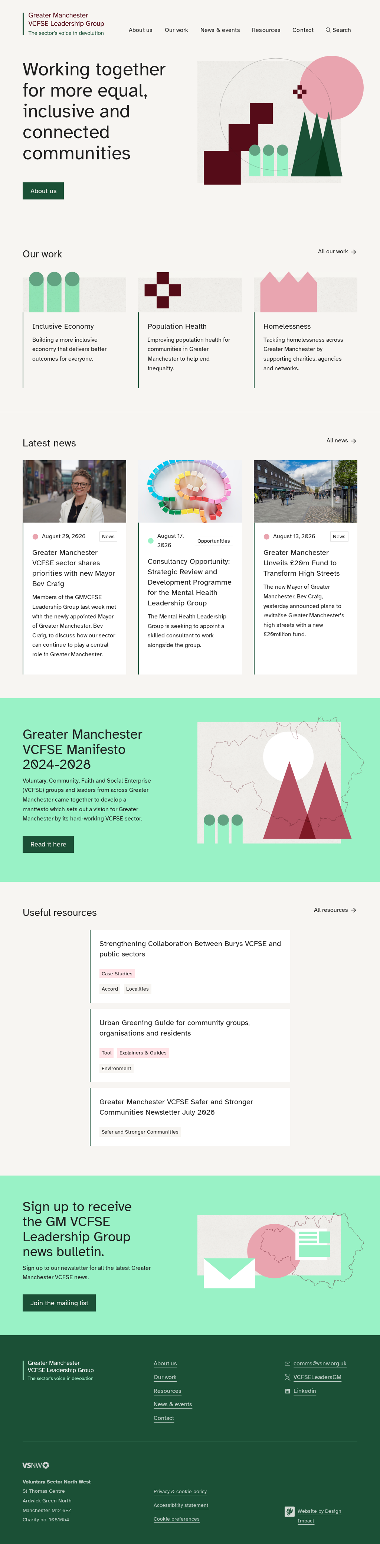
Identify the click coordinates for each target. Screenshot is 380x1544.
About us (43, 191)
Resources (167, 1391)
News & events (173, 1404)
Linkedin (305, 1391)
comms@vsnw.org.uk (320, 1363)
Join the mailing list (59, 1303)
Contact (164, 1418)
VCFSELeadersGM (317, 1377)
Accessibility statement (181, 1505)
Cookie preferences (177, 1518)
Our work (165, 1377)
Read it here (48, 844)
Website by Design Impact (319, 1516)
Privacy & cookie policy (180, 1491)
